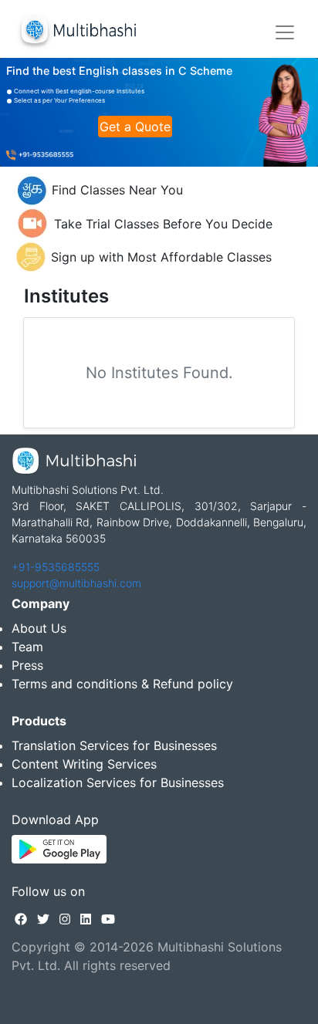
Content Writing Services (84, 764)
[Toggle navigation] (285, 32)
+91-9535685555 (56, 566)
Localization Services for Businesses (118, 782)
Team (27, 646)
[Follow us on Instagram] (64, 919)
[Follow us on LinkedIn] (85, 919)
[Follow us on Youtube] (108, 919)
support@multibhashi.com (76, 583)
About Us (39, 628)
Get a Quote (135, 126)
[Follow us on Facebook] (21, 919)
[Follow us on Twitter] (43, 919)
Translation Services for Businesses (114, 745)
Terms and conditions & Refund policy (122, 683)
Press (27, 665)
